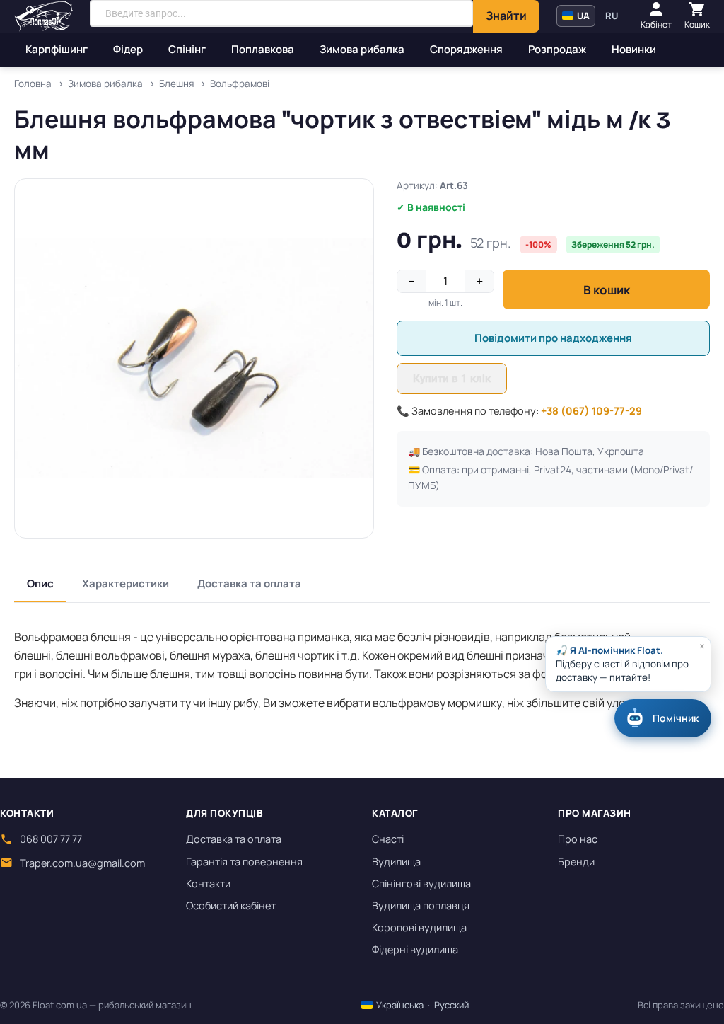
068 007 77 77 (51, 839)
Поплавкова (262, 49)
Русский (451, 1005)
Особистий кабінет (231, 905)
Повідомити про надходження (553, 337)
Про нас (577, 839)
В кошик (606, 290)
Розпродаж (557, 49)
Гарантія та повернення (244, 861)
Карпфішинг (56, 49)
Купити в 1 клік (452, 378)
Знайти (506, 15)
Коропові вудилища (419, 927)
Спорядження (466, 49)
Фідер (128, 49)
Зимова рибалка (362, 49)
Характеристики (125, 583)
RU (611, 15)
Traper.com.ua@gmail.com (82, 863)
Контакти (208, 883)
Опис (40, 583)
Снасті (388, 839)
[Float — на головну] (43, 16)
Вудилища (396, 861)
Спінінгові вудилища (421, 883)
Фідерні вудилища (415, 949)
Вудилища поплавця (420, 905)
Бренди (576, 861)
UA (582, 15)
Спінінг (187, 49)
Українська (399, 1005)
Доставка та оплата (249, 583)
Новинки (634, 49)
